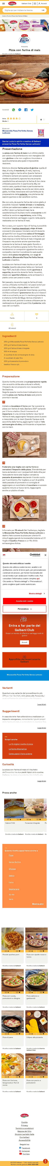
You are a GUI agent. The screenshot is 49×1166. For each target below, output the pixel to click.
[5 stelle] (19, 118)
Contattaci (24, 1137)
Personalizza (23, 609)
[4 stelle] (16, 118)
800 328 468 (33, 1165)
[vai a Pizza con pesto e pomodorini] (36, 1064)
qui (38, 579)
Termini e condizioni (24, 1128)
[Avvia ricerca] (41, 10)
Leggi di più (41, 704)
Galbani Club (26, 3)
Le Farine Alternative (18, 749)
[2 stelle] (11, 118)
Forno (11, 882)
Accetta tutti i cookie (24, 601)
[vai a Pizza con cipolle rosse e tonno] (36, 939)
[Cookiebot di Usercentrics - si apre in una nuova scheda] (30, 555)
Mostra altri (38, 904)
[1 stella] (8, 118)
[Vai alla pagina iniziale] (24, 1116)
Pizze (11, 855)
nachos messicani (20, 228)
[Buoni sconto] (35, 3)
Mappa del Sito (24, 1131)
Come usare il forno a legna (20, 754)
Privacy (24, 1125)
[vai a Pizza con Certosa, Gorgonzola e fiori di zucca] (12, 1064)
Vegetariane (14, 889)
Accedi (24, 642)
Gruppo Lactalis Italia (24, 1134)
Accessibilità (24, 1140)
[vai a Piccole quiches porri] (12, 939)
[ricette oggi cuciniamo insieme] (24, 25)
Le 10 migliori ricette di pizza (21, 744)
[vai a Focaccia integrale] (34, 808)
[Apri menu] (3, 3)
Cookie (24, 1122)
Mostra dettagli (35, 594)
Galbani (4, 16)
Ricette (9, 16)
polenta (23, 194)
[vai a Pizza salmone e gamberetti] (36, 980)
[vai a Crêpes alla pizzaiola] (36, 1021)
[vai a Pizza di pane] (12, 1021)
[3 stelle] (13, 118)
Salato (11, 875)
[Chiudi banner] (45, 555)
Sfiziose (12, 869)
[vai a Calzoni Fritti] (14, 808)
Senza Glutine (15, 862)
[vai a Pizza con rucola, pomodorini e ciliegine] (12, 980)
